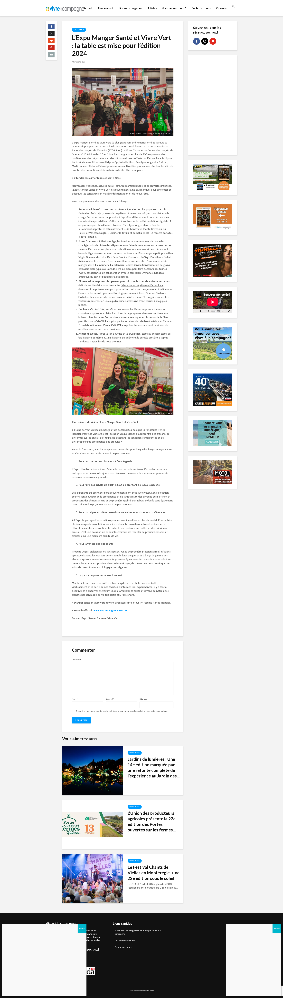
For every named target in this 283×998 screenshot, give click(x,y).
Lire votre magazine (130, 8)
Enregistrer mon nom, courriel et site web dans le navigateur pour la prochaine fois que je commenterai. (122, 711)
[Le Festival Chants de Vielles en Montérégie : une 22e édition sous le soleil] (92, 878)
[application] (212, 302)
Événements (79, 30)
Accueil (87, 8)
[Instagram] (204, 41)
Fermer (277, 928)
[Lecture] (200, 311)
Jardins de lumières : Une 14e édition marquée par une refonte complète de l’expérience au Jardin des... (154, 767)
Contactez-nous (201, 8)
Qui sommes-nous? (174, 8)
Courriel (110, 699)
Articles (152, 8)
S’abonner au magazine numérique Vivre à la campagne (137, 932)
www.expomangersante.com (111, 610)
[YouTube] (212, 41)
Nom (74, 699)
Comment (76, 659)
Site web (143, 699)
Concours (221, 8)
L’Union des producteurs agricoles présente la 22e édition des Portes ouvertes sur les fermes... (152, 821)
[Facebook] (196, 41)
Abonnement (105, 8)
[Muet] (223, 311)
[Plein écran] (229, 311)
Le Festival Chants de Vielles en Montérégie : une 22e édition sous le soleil (153, 872)
